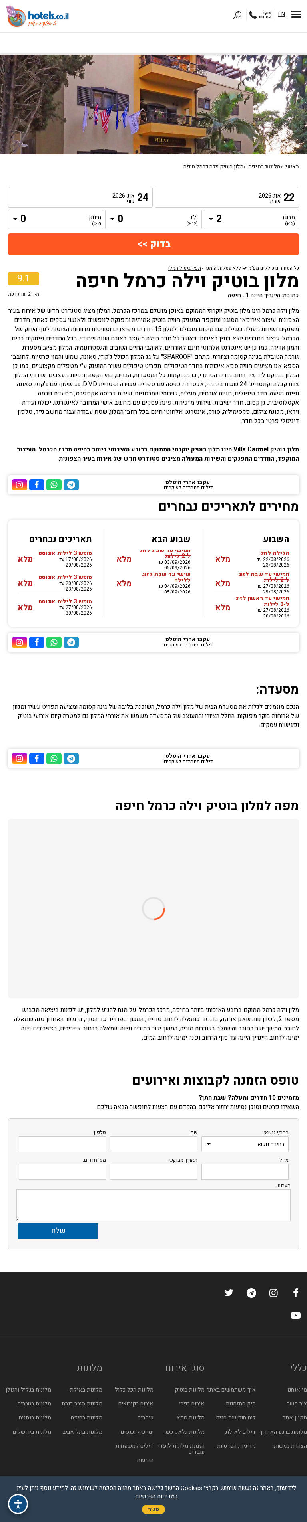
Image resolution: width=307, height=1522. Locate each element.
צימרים (146, 1417)
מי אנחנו (297, 1390)
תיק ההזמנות (241, 1403)
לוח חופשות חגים (236, 1417)
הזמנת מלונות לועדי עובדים (181, 1449)
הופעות (145, 1460)
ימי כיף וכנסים (137, 1432)
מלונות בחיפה (264, 167)
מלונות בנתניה (35, 1417)
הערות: (283, 1185)
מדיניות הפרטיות (236, 1446)
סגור (153, 1509)
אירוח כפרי (192, 1403)
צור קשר (297, 1403)
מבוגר (289, 221)
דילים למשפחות (135, 1446)
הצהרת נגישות (290, 1446)
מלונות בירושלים (32, 1432)
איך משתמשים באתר (231, 1390)
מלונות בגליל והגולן (28, 1390)
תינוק (95, 221)
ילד (192, 221)
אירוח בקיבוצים (136, 1403)
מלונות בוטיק (190, 1390)
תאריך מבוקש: (182, 1160)
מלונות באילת (86, 1390)
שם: (193, 1132)
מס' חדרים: (94, 1160)
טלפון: (99, 1132)
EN (281, 14)
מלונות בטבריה (34, 1403)
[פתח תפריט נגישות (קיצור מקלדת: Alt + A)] (18, 1504)
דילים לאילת (240, 1432)
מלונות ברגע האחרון (284, 1432)
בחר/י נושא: (276, 1132)
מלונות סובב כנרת (82, 1403)
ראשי (292, 167)
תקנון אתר (295, 1417)
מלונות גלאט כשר (184, 1432)
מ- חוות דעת (23, 294)
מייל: (283, 1160)
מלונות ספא (190, 1417)
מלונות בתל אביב (82, 1432)
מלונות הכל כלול (134, 1390)
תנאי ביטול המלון (184, 268)
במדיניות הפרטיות (156, 1496)
